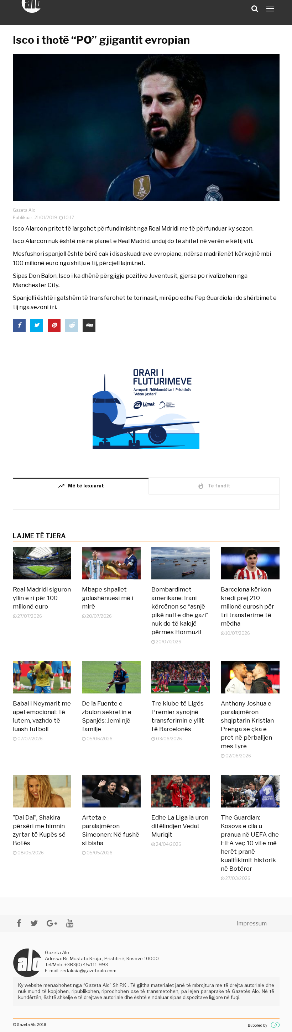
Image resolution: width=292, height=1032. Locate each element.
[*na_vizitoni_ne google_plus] (52, 923)
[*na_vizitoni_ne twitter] (34, 923)
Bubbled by (257, 1025)
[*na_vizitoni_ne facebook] (19, 923)
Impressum (251, 923)
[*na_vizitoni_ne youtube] (69, 923)
